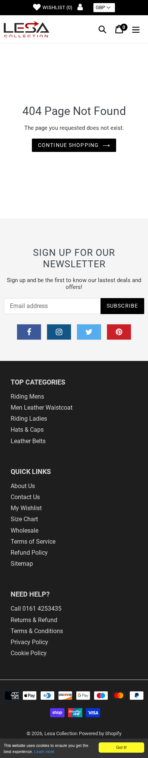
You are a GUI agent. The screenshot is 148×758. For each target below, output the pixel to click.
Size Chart (24, 519)
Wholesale (24, 530)
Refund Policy (29, 552)
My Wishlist (26, 508)
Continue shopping (68, 145)
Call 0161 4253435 (36, 608)
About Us (23, 486)
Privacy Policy (29, 642)
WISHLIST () (57, 7)
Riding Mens (27, 396)
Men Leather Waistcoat (41, 407)
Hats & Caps (27, 429)
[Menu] (136, 29)
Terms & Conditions (37, 631)
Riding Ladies (29, 418)
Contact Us (25, 497)
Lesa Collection (60, 733)
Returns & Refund (34, 620)
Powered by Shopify (100, 733)
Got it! (121, 747)
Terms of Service (33, 541)
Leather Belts (28, 441)
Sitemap (22, 563)
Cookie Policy (29, 653)
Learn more (44, 751)
